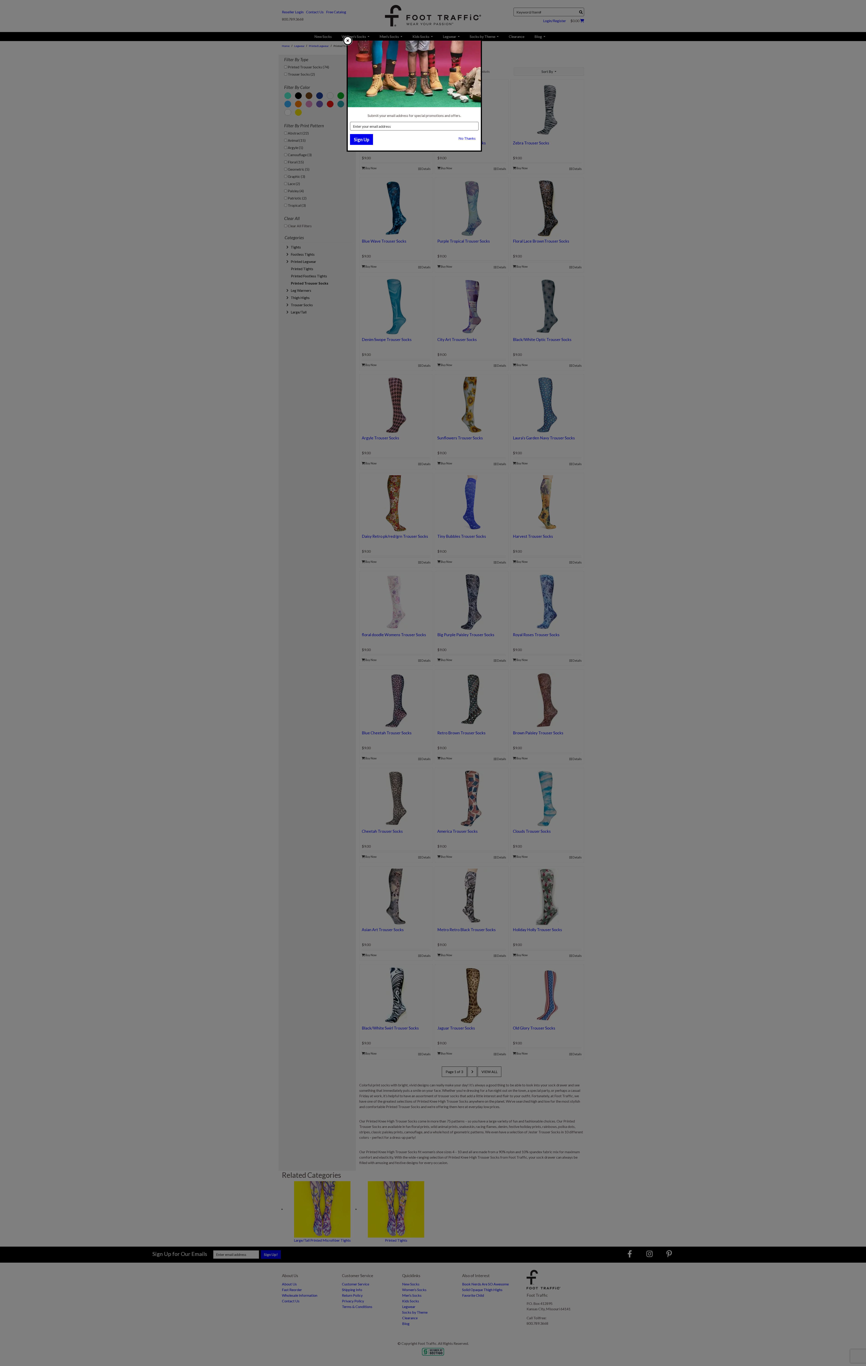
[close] (347, 40)
